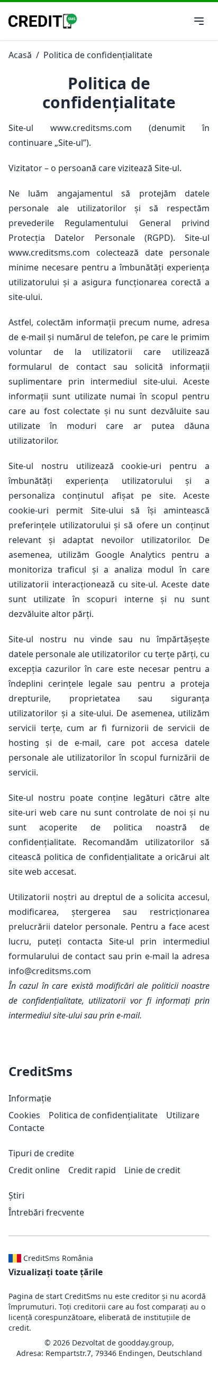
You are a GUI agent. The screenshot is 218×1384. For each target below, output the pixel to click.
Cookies (24, 1115)
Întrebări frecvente (46, 1212)
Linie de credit (152, 1170)
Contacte (26, 1128)
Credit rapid (92, 1170)
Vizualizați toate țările (55, 1272)
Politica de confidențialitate (97, 55)
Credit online (34, 1170)
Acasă (20, 55)
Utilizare (182, 1115)
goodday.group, (146, 1343)
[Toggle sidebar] (199, 21)
